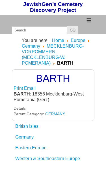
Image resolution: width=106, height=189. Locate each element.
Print (19, 88)
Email (30, 88)
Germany (24, 137)
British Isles (26, 126)
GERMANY (55, 114)
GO (72, 30)
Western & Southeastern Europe (47, 158)
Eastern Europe (31, 147)
